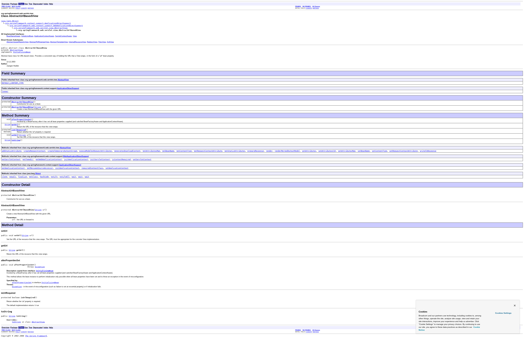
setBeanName (364, 151)
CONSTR (24, 8)
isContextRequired (121, 159)
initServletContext (100, 159)
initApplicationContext (76, 159)
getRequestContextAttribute (208, 151)
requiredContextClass (92, 168)
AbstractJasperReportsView (17, 42)
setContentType (379, 151)
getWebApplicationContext (49, 159)
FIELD (18, 8)
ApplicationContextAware (44, 36)
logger (5, 91)
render (269, 151)
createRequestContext (34, 151)
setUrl (14, 135)
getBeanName (168, 151)
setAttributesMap (346, 151)
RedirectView (92, 42)
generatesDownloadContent (127, 151)
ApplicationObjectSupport (68, 88)
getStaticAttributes (234, 151)
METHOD (31, 8)
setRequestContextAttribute (403, 151)
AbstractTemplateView (59, 42)
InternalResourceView (77, 42)
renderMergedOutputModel (287, 151)
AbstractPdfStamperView (39, 42)
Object (38, 173)
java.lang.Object (10, 21)
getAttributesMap (151, 151)
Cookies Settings (503, 313)
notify (54, 177)
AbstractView (16, 50)
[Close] (515, 306)
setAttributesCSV (327, 151)
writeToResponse (428, 151)
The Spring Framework (36, 336)
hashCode (44, 177)
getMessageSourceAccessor (40, 168)
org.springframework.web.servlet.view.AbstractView (41, 28)
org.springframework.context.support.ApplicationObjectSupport (38, 23)
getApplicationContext (13, 168)
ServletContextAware (63, 36)
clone (4, 177)
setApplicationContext (116, 168)
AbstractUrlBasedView (22, 102)
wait (74, 177)
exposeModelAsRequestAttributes (95, 151)
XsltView (110, 42)
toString (15, 140)
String (37, 107)
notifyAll (64, 177)
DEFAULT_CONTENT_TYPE (13, 83)
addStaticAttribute (11, 151)
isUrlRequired (18, 130)
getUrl (14, 125)
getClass (33, 177)
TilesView (102, 42)
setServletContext (142, 159)
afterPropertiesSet (21, 119)
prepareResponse (255, 151)
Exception (40, 267)
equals (12, 177)
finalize (22, 177)
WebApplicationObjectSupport (76, 156)
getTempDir (28, 159)
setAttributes (309, 151)
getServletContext (11, 159)
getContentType (184, 151)
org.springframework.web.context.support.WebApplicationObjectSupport (46, 26)
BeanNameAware (13, 36)
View (75, 36)
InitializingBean (27, 36)
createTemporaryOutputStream (62, 151)
